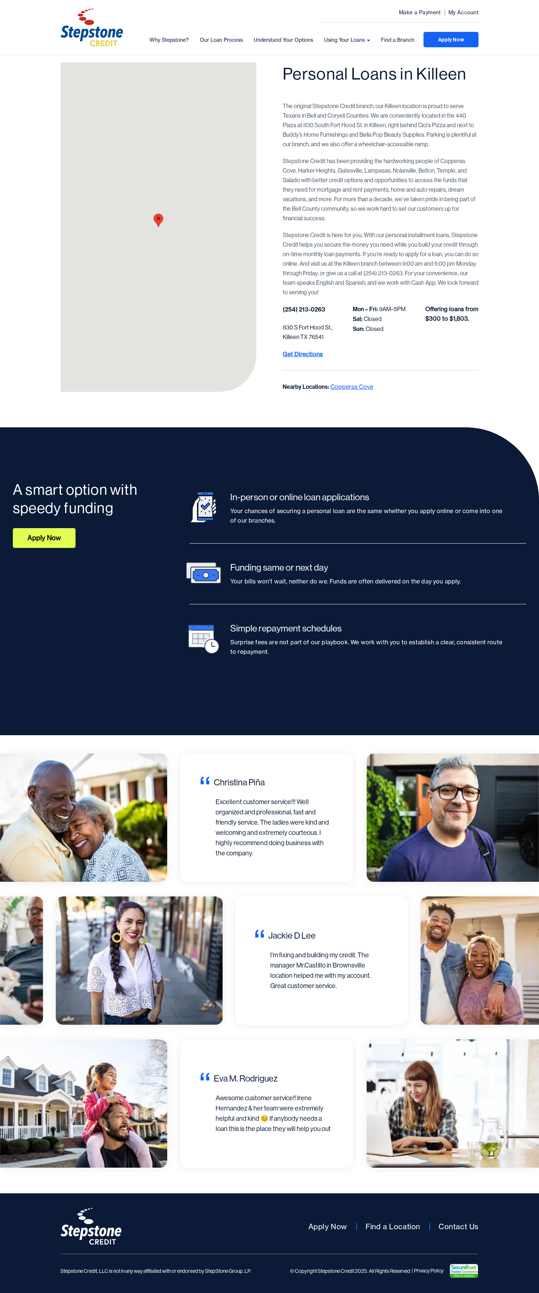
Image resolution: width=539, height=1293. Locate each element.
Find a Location (393, 1226)
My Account (463, 12)
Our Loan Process (221, 40)
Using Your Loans (344, 40)
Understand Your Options (283, 40)
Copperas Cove (351, 386)
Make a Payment (420, 12)
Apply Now (451, 40)
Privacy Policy (429, 1270)
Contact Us (458, 1226)
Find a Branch (397, 40)
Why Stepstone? (169, 40)
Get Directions (303, 354)
